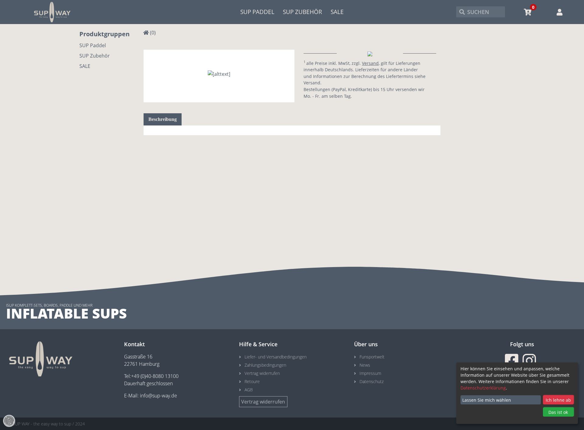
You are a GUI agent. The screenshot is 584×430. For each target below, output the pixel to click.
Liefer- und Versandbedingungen (276, 357)
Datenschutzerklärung (483, 388)
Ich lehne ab (558, 400)
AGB (249, 390)
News (365, 365)
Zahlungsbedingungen (265, 365)
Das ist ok (558, 412)
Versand (370, 63)
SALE (337, 12)
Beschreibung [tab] (162, 119)
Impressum (370, 373)
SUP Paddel (257, 12)
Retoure (252, 381)
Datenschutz (372, 381)
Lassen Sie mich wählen (486, 400)
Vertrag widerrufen (262, 373)
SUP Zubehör (302, 12)
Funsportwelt (372, 357)
